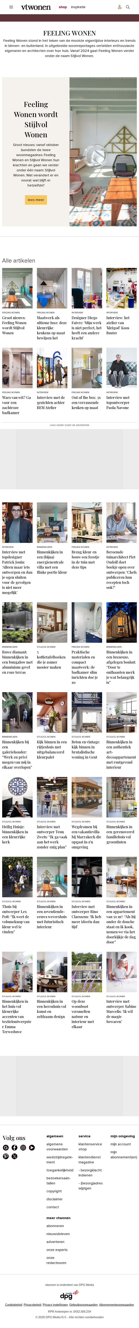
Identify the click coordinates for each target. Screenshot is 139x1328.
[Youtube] (32, 1148)
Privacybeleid (32, 1304)
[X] (14, 1156)
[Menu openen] (11, 7)
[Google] (6, 1148)
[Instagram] (23, 1148)
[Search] (127, 7)
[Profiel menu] (119, 7)
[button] (55, 1304)
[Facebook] (14, 1148)
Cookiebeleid (13, 1304)
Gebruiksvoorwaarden (83, 1304)
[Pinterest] (6, 1156)
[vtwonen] (36, 7)
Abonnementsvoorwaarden (116, 1304)
